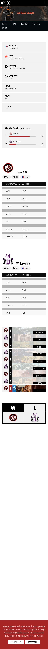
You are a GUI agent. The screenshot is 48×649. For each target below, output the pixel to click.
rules (4, 27)
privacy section (26, 635)
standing (24, 23)
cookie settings (16, 642)
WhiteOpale (23, 263)
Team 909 (21, 172)
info (4, 23)
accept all (32, 642)
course (13, 23)
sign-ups (36, 23)
